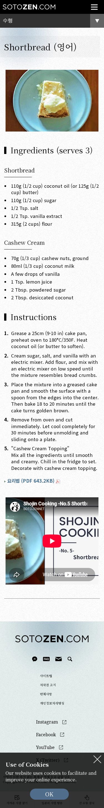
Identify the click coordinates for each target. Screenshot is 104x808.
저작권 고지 (48, 685)
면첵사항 (46, 694)
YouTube (45, 747)
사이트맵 (46, 676)
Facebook (46, 735)
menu (94, 7)
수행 (8, 20)
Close (97, 759)
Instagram (47, 722)
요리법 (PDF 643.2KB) (30, 480)
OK (49, 794)
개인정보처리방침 (52, 703)
